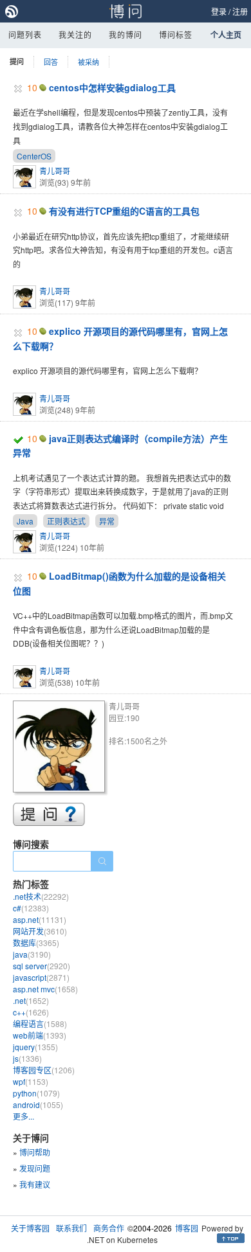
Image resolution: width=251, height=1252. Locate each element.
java (32, 954)
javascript (41, 977)
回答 (51, 62)
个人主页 (225, 34)
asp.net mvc (45, 988)
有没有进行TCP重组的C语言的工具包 (124, 210)
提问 (17, 61)
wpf (30, 1081)
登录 (219, 11)
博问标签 (175, 34)
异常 (107, 520)
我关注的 (75, 34)
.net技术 (41, 896)
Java (25, 520)
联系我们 (71, 1227)
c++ (31, 1011)
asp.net (39, 919)
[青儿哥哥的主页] (61, 748)
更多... (23, 1116)
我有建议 (34, 1184)
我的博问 (125, 34)
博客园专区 (44, 1069)
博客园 (186, 1227)
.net (31, 1000)
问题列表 (25, 34)
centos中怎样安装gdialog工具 (112, 87)
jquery (35, 1046)
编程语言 (40, 1023)
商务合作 (108, 1227)
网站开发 (40, 931)
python (36, 1092)
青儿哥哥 (54, 170)
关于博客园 (30, 1227)
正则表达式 (66, 520)
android (38, 1104)
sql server (41, 965)
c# (31, 907)
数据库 (36, 942)
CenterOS (34, 155)
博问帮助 (34, 1152)
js (27, 1058)
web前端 (39, 1035)
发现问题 (34, 1168)
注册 (240, 11)
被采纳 (88, 62)
